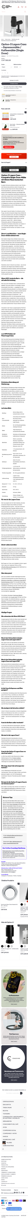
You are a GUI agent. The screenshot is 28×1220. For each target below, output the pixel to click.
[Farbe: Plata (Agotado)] (5, 946)
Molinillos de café (15, 39)
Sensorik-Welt (4, 608)
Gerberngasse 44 (8, 869)
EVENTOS (3, 1163)
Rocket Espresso (5, 582)
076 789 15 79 (9, 863)
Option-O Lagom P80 (10, 521)
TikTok (14, 875)
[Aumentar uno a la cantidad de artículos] (7, 73)
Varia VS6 (22, 530)
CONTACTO (4, 1181)
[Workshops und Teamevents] (14, 1058)
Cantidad (3, 70)
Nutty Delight (19, 811)
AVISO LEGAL (4, 1178)
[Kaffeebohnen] (14, 982)
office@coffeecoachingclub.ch (9, 567)
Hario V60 (12, 591)
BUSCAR (3, 1168)
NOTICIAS (3, 1161)
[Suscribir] (21, 1093)
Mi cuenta (3, 1185)
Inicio (2, 39)
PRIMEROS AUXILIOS (6, 1176)
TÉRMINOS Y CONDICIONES (8, 1172)
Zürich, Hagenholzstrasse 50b (10, 843)
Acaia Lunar (14, 597)
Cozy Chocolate (14, 804)
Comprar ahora (14, 83)
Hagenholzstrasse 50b (10, 870)
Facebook (9, 875)
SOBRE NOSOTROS (6, 1159)
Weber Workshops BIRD (18, 587)
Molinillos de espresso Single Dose (8, 40)
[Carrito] (22, 7)
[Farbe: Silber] (25, 946)
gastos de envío (14, 76)
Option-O (10, 922)
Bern (22, 756)
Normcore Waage (17, 595)
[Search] (25, 11)
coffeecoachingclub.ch (10, 788)
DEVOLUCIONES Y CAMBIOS (8, 1174)
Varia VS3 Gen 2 (21, 525)
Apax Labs (22, 601)
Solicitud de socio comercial (8, 1183)
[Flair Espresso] (14, 1021)
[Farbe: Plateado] (25, 904)
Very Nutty (5, 818)
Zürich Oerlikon (17, 758)
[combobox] (14, 11)
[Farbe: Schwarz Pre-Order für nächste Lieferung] (8, 946)
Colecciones (7, 39)
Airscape (3, 601)
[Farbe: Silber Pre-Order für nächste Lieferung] (11, 946)
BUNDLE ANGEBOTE (14, 1)
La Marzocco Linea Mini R (19, 580)
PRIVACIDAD (4, 1170)
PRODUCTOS (4, 1165)
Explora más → (9, 147)
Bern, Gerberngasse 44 (15, 841)
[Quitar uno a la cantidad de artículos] (2, 73)
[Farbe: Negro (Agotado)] (2, 946)
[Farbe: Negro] (21, 904)
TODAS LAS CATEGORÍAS (7, 1167)
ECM (11, 582)
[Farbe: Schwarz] (21, 946)
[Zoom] (22, 34)
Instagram (4, 875)
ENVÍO (3, 1179)
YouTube (19, 875)
